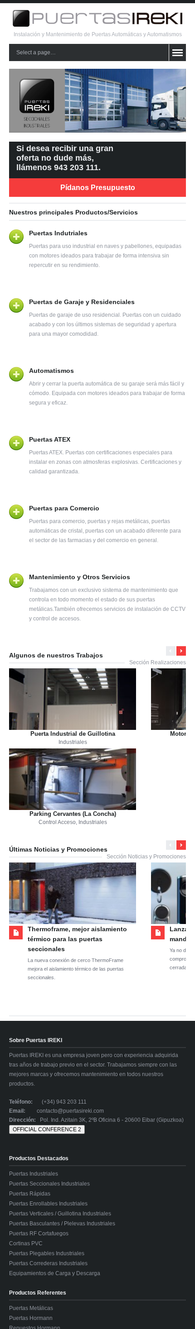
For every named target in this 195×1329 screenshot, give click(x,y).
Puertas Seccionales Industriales (49, 1184)
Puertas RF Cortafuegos (38, 1233)
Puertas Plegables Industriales (46, 1253)
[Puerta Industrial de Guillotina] (72, 707)
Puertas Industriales (33, 1174)
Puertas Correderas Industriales (48, 1263)
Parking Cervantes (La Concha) (72, 813)
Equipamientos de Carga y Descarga (54, 1273)
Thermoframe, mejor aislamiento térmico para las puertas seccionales (77, 939)
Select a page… (36, 52)
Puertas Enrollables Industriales (48, 1203)
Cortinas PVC (26, 1243)
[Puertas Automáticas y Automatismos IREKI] (97, 25)
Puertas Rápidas (29, 1194)
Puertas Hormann (31, 1318)
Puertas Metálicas (31, 1308)
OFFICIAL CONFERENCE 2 (47, 1129)
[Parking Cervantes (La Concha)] (72, 787)
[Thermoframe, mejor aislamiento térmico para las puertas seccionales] (72, 901)
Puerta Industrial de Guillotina (72, 733)
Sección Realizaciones (157, 662)
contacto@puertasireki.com (70, 1111)
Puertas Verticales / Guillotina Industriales (60, 1213)
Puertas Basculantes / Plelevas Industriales (62, 1223)
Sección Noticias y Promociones (146, 856)
